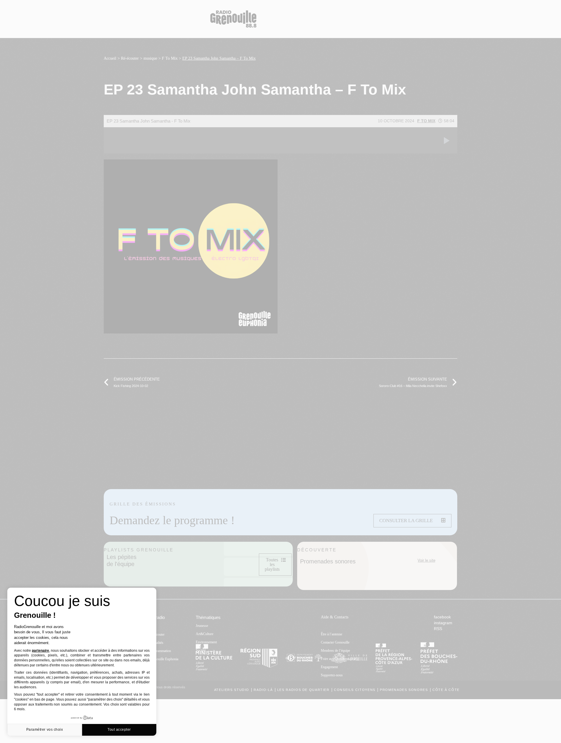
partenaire (40, 651)
